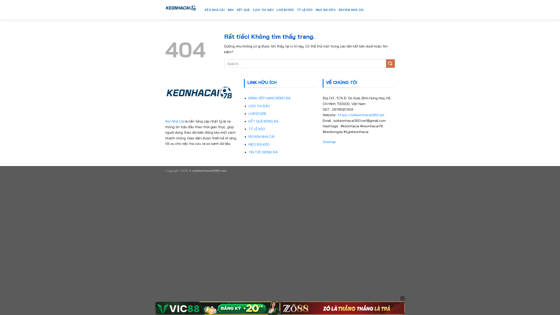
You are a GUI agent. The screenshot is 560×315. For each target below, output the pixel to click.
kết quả (243, 10)
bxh (231, 10)
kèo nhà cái (215, 10)
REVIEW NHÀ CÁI (261, 136)
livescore (285, 10)
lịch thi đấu (263, 10)
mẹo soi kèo (326, 10)
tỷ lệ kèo (305, 10)
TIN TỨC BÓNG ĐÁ (263, 152)
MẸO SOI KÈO (259, 144)
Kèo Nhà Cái (174, 121)
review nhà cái (351, 10)
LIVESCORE (257, 113)
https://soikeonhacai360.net (361, 115)
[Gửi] (390, 63)
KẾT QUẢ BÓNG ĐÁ (263, 121)
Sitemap (329, 142)
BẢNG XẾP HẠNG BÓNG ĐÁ (269, 98)
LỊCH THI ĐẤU (259, 106)
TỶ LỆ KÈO (256, 129)
